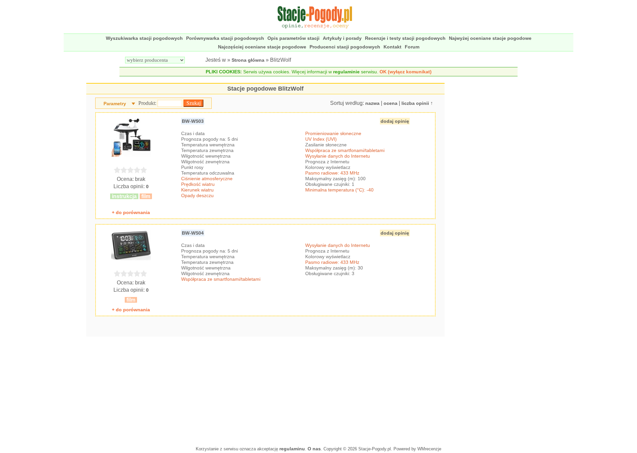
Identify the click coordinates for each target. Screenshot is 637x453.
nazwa (372, 103)
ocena (390, 103)
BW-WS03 (193, 121)
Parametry (115, 103)
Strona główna (248, 60)
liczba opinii (415, 103)
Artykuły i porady (342, 38)
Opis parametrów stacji (293, 38)
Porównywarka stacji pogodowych (225, 38)
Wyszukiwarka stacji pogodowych (144, 38)
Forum (412, 46)
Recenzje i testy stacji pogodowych (405, 38)
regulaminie (346, 71)
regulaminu (292, 448)
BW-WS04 (193, 233)
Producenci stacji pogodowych (345, 46)
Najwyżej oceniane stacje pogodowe (490, 38)
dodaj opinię (395, 121)
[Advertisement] (265, 389)
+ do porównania (131, 212)
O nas (314, 448)
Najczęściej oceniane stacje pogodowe (262, 46)
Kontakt (392, 46)
